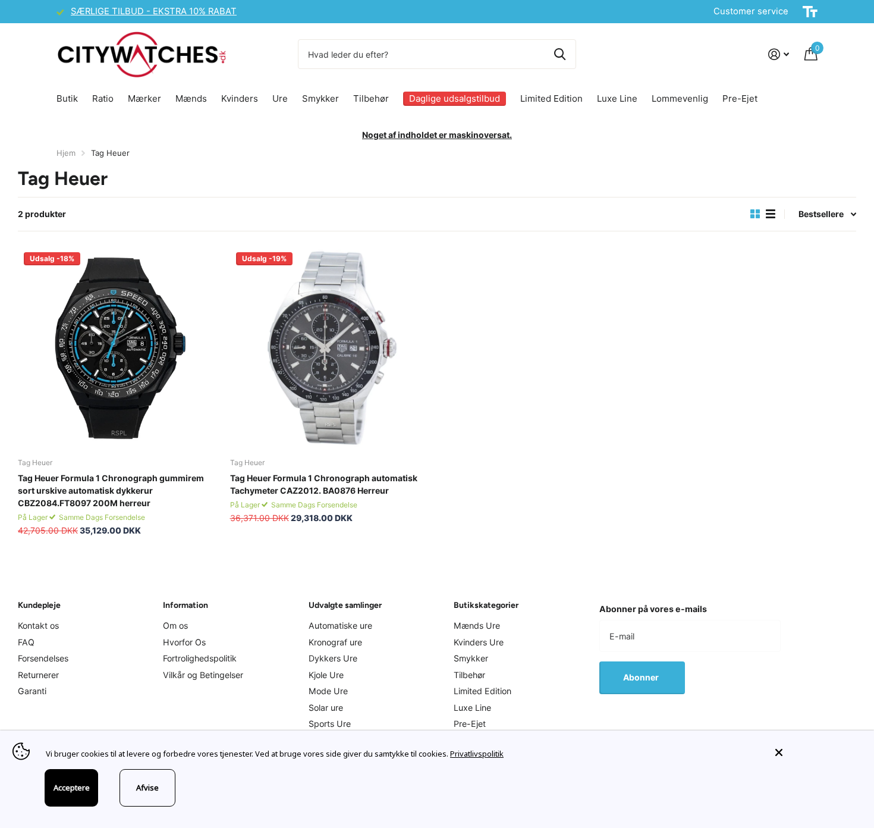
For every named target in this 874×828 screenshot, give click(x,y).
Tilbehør (371, 98)
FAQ (26, 642)
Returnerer (38, 675)
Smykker (320, 98)
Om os (175, 625)
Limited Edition (551, 98)
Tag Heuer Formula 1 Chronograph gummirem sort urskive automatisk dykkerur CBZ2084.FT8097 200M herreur (111, 490)
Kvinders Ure (479, 642)
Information (185, 605)
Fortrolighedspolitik (200, 658)
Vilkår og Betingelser (203, 675)
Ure (280, 98)
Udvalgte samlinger (345, 605)
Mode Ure (328, 691)
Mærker (144, 98)
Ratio (103, 98)
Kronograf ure (335, 642)
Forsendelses (43, 658)
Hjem (66, 153)
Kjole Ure (326, 675)
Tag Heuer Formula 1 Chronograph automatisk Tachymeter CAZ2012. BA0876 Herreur (323, 484)
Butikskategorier (486, 605)
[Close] (816, 752)
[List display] (770, 214)
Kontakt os (38, 625)
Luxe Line (617, 98)
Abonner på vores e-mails (653, 609)
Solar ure (326, 707)
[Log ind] (779, 54)
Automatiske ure (340, 625)
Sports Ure (330, 724)
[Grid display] (755, 214)
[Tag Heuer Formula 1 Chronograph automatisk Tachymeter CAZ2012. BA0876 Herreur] (331, 347)
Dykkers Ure (333, 658)
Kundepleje (39, 605)
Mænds (191, 98)
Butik (67, 98)
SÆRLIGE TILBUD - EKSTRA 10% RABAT (154, 11)
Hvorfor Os (184, 642)
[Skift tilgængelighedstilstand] (810, 12)
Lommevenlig (680, 98)
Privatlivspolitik (477, 753)
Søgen (559, 54)
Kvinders (239, 98)
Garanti (32, 691)
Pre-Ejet (739, 98)
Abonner (642, 677)
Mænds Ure (477, 625)
